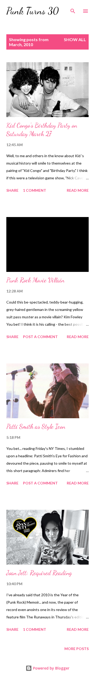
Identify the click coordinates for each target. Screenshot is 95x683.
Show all (75, 39)
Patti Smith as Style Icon (35, 426)
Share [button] (12, 190)
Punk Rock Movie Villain (35, 280)
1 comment (34, 190)
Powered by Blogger (50, 668)
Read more (78, 190)
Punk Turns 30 (32, 11)
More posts (76, 648)
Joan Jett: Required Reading (39, 573)
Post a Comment (40, 336)
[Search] (73, 9)
